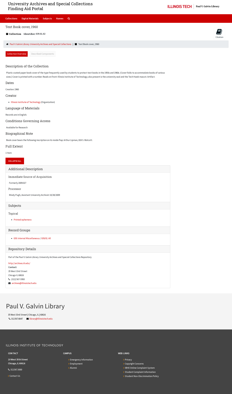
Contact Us (15, 375)
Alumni (73, 367)
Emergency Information (81, 359)
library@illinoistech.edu (41, 318)
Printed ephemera (22, 219)
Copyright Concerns (134, 363)
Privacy (128, 359)
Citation (219, 37)
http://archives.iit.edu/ (19, 263)
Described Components (42, 53)
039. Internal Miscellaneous (27, 238)
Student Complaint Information (140, 372)
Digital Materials (30, 18)
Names (59, 18)
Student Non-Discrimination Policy (142, 376)
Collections (11, 18)
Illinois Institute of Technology (26, 102)
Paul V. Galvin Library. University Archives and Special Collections (40, 44)
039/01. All (46, 238)
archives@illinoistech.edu (24, 283)
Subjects (47, 18)
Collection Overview (16, 53)
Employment (76, 363)
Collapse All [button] (14, 161)
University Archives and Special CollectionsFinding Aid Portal (50, 6)
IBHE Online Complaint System (140, 367)
